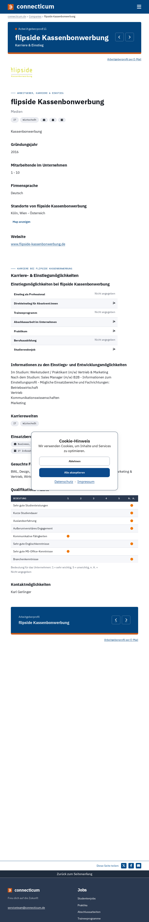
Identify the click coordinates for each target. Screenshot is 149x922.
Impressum (85, 482)
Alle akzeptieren (74, 472)
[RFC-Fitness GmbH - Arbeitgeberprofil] (119, 37)
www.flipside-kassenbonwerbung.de (38, 244)
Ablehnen (75, 461)
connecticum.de (17, 16)
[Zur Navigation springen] (139, 6)
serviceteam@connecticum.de (26, 907)
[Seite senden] (138, 865)
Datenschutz (64, 482)
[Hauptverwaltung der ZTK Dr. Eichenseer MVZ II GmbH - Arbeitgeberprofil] (129, 37)
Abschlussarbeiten (89, 912)
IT (14, 119)
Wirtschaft (29, 119)
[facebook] (131, 865)
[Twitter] (123, 865)
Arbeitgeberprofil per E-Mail (124, 59)
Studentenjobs (87, 898)
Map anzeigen (21, 222)
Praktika (82, 905)
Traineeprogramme (89, 918)
